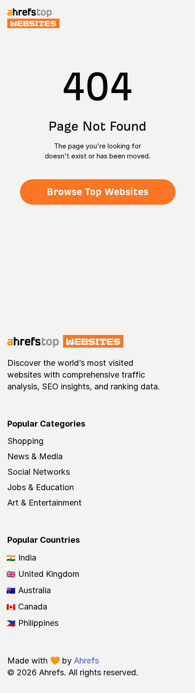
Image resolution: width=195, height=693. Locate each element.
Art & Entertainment (44, 502)
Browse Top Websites (97, 192)
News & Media (35, 456)
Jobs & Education (40, 487)
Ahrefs (86, 660)
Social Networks (38, 472)
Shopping (25, 441)
